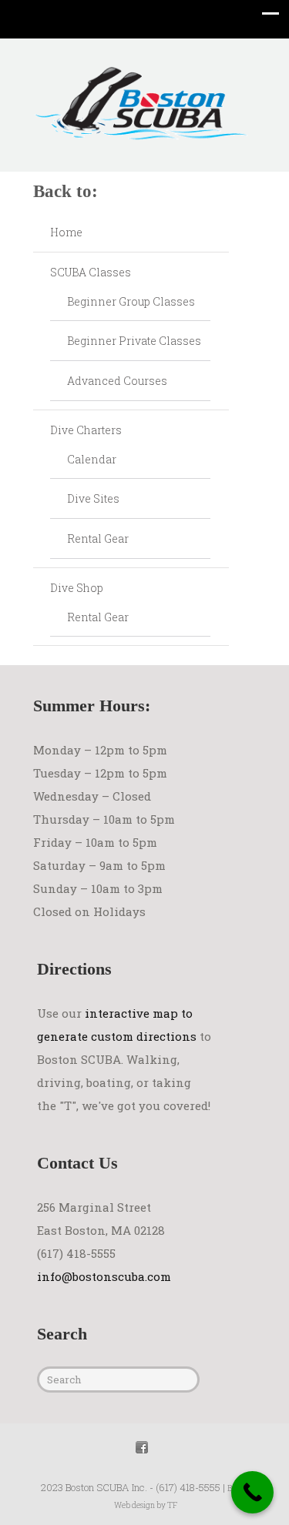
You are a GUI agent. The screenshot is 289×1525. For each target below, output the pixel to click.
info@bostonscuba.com (104, 1276)
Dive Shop (76, 587)
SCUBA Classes (90, 272)
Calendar (91, 459)
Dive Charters (86, 430)
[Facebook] (142, 1445)
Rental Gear (98, 538)
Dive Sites (93, 498)
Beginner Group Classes (131, 301)
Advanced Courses (117, 380)
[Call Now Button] (252, 1492)
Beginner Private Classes (134, 340)
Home (66, 232)
